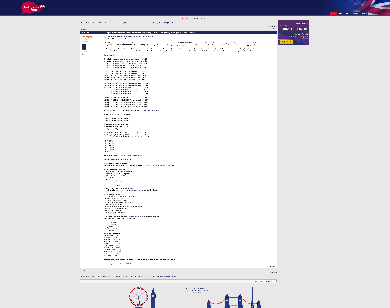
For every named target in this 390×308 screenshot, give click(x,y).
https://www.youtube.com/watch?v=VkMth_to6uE (159, 165)
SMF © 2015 (194, 290)
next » (275, 26)
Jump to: (255, 281)
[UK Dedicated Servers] (293, 45)
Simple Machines (203, 290)
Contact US (128, 264)
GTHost (107, 43)
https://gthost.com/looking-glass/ (134, 217)
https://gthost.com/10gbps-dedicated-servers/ (118, 129)
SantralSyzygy (87, 37)
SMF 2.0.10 (187, 290)
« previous (270, 26)
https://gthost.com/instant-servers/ (148, 110)
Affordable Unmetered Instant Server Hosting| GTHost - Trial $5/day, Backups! (131, 36)
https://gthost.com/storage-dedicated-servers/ (128, 155)
